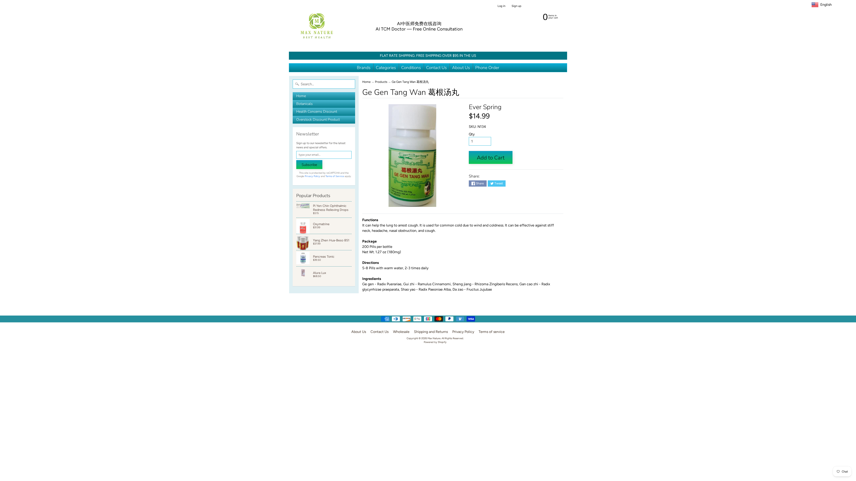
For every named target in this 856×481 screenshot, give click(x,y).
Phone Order (487, 68)
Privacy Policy (312, 176)
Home (301, 96)
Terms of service (492, 332)
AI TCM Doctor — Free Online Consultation (419, 29)
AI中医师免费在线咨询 (419, 23)
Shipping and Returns (431, 332)
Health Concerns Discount (316, 111)
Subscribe (309, 164)
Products (381, 82)
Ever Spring (485, 107)
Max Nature (434, 338)
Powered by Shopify (435, 342)
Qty (472, 134)
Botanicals (304, 103)
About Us (461, 68)
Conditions (411, 68)
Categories (386, 68)
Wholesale (401, 332)
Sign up (516, 6)
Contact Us (436, 68)
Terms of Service (334, 176)
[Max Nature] (317, 26)
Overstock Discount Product (318, 119)
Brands (363, 68)
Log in (501, 6)
